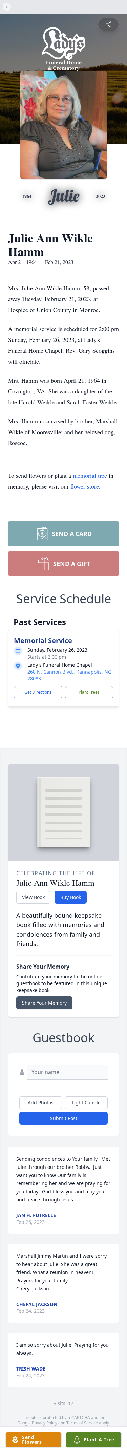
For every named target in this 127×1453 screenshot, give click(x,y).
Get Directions (37, 692)
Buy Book (70, 897)
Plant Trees (89, 692)
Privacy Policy (44, 1423)
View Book (33, 897)
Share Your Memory (44, 1002)
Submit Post (63, 1118)
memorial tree (90, 475)
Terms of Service (82, 1423)
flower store (84, 486)
